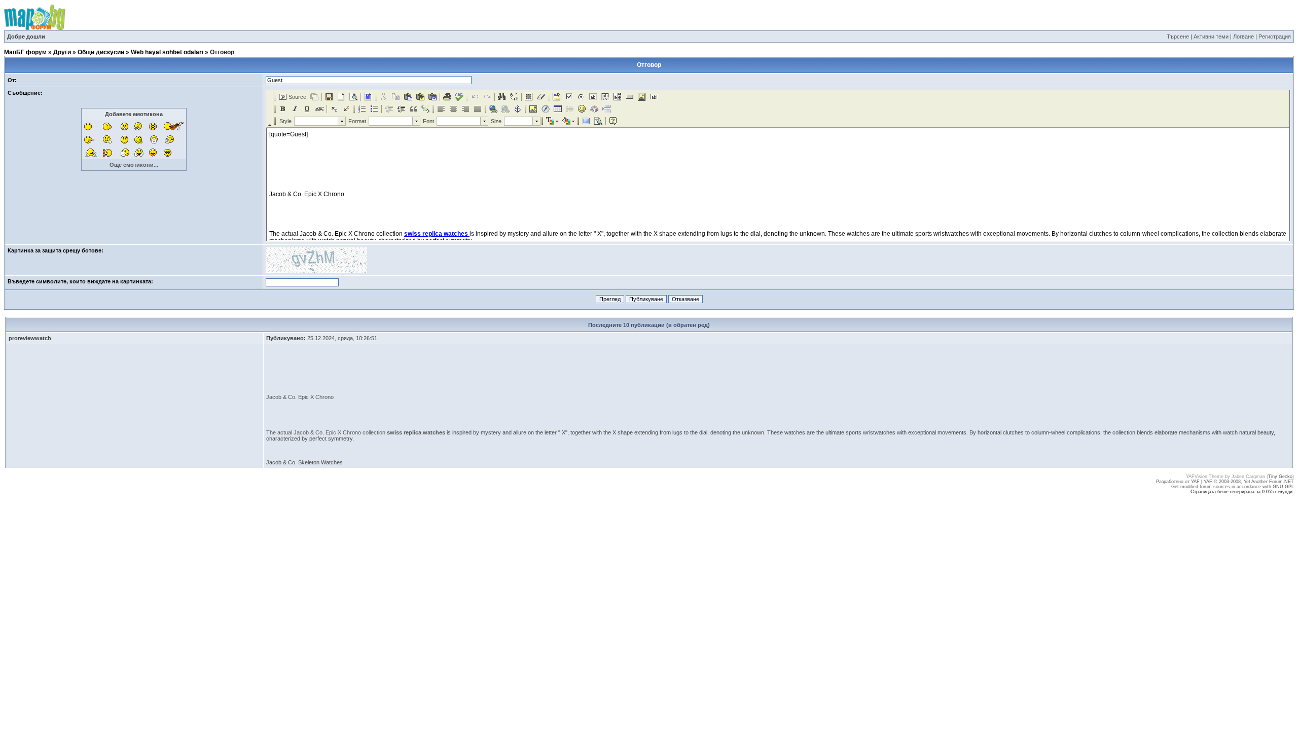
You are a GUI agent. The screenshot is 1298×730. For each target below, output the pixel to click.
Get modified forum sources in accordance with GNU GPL (1232, 486)
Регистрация (1274, 36)
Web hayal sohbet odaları (167, 52)
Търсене (1178, 36)
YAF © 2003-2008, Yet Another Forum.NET (1249, 481)
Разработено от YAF (1178, 481)
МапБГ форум (25, 52)
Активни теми (1211, 36)
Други (62, 52)
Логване (1243, 36)
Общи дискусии (101, 52)
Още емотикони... (134, 165)
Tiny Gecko (1280, 476)
